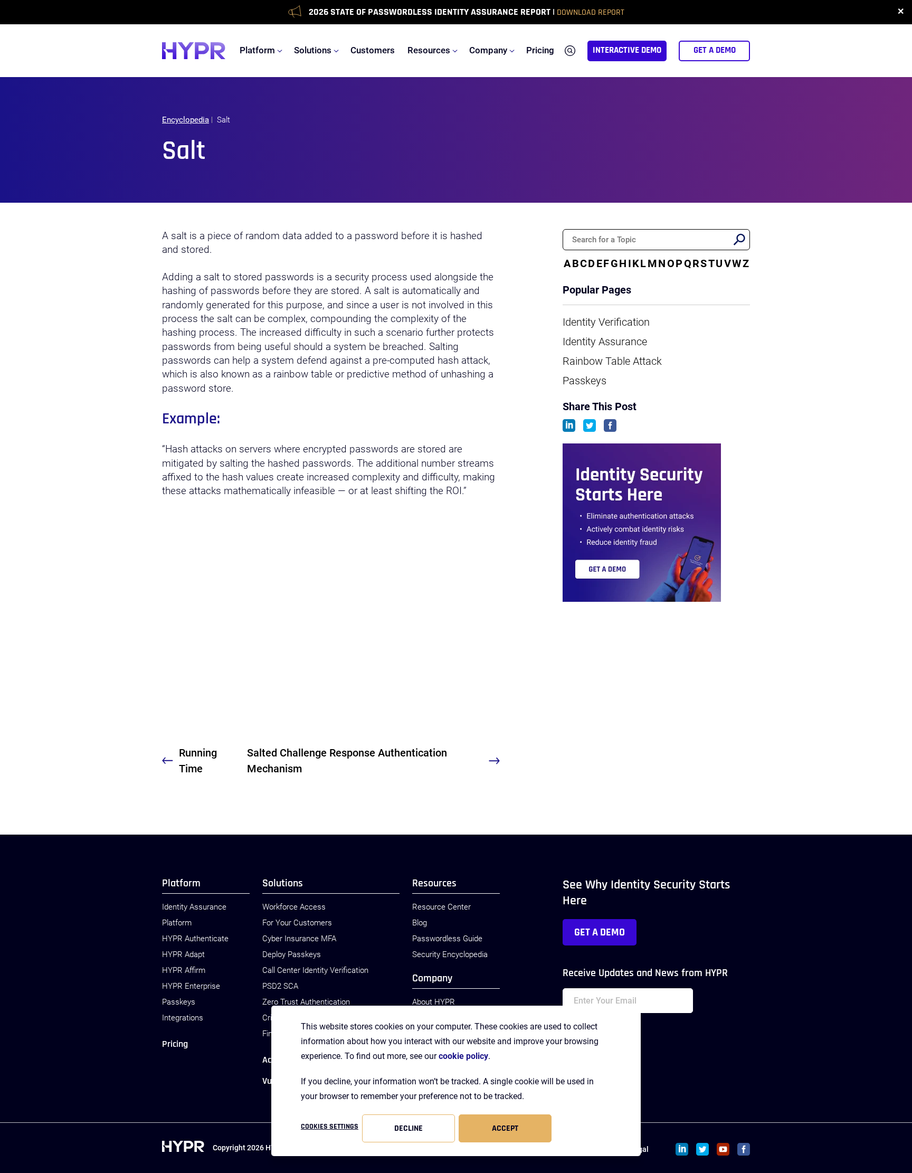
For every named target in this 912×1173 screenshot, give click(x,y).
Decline (408, 1128)
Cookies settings (329, 1126)
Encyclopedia (185, 120)
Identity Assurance (605, 341)
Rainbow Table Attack (612, 361)
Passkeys (584, 380)
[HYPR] (193, 50)
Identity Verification (606, 322)
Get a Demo (599, 932)
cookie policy (463, 1056)
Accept (505, 1128)
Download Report (590, 12)
